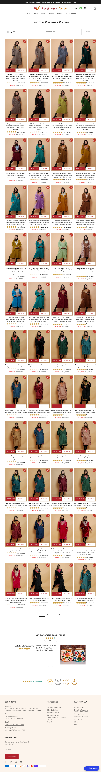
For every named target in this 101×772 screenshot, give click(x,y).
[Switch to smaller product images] (11, 32)
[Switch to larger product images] (7, 32)
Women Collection (54, 707)
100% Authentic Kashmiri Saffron (56, 718)
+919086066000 (11, 716)
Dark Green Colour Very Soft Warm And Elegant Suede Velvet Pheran (85, 504)
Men (36, 14)
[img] (50, 638)
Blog (76, 722)
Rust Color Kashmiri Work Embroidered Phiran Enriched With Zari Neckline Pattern (62, 222)
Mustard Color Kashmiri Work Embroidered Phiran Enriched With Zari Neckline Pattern (85, 175)
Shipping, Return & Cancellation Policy (81, 711)
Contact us (78, 719)
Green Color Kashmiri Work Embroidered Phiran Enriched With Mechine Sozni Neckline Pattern (62, 126)
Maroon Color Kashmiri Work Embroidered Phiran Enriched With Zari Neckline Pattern (62, 319)
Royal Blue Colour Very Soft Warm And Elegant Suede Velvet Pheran (16, 411)
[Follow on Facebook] (6, 762)
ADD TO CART (10, 70)
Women (28, 14)
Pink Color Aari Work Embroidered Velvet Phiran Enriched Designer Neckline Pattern (16, 600)
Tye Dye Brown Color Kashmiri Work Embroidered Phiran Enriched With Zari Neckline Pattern (85, 271)
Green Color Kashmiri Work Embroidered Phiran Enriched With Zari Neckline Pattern (62, 270)
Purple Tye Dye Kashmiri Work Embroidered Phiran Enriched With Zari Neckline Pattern (39, 222)
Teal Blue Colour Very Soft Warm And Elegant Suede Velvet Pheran (16, 504)
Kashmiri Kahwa (53, 713)
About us (77, 724)
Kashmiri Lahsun (53, 715)
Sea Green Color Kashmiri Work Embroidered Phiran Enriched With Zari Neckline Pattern (39, 175)
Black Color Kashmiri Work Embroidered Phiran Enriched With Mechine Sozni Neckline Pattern (39, 126)
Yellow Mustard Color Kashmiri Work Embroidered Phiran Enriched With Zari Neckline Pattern (16, 271)
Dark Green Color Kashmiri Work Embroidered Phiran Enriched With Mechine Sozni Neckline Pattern (85, 77)
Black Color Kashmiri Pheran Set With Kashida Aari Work (39, 599)
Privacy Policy (79, 707)
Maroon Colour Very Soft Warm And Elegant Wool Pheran (16, 174)
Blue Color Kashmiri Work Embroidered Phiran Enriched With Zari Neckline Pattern (15, 319)
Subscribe (12, 756)
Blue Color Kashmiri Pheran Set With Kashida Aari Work (85, 599)
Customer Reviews (81, 717)
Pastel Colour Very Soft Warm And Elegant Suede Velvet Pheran (62, 411)
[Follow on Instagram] (16, 762)
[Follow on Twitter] (11, 762)
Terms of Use (79, 714)
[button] (49, 667)
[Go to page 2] (59, 614)
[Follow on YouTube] (21, 762)
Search (49, 722)
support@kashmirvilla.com (14, 724)
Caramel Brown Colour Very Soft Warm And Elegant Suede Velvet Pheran (15, 458)
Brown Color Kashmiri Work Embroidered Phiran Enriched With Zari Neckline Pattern (62, 175)
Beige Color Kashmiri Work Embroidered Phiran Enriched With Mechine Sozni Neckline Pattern (15, 77)
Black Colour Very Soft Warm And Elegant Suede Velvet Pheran (39, 366)
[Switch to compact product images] (14, 32)
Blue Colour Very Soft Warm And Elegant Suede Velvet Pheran (85, 366)
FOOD (43, 14)
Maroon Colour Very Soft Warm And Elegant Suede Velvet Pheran (39, 411)
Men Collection (52, 710)
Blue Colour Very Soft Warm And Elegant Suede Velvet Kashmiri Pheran (39, 550)
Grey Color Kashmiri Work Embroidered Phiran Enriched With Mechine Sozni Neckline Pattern (62, 77)
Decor (51, 14)
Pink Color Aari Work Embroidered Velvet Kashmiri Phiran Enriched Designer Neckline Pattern (62, 550)
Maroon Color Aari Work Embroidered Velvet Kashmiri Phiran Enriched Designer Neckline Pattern (85, 551)
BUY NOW (21, 70)
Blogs (59, 14)
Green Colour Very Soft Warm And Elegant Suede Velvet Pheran (16, 366)
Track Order (71, 14)
